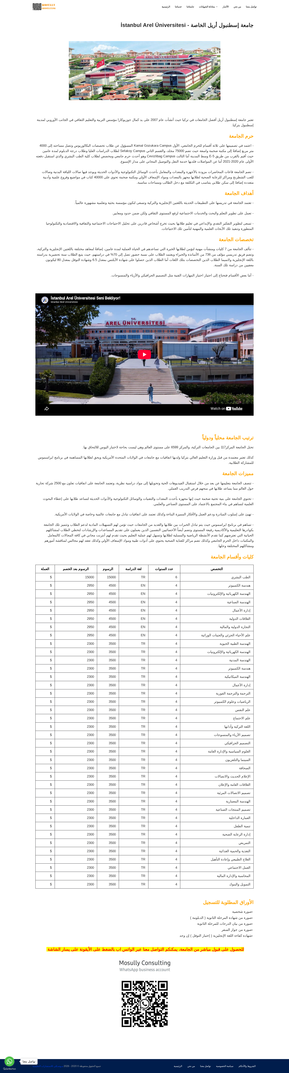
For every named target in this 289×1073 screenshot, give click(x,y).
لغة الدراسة (133, 569)
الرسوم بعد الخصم (76, 569)
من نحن (191, 1066)
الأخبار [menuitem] (226, 6)
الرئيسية (178, 1066)
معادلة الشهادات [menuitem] (207, 6)
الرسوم (108, 569)
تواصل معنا (205, 1066)
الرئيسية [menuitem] (166, 6)
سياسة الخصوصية (224, 1066)
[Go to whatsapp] (9, 1061)
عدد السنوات (164, 569)
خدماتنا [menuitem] (178, 6)
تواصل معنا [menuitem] (251, 6)
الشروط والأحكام (247, 1066)
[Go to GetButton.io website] (9, 1069)
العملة (45, 569)
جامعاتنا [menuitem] (190, 6)
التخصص (217, 569)
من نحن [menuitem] (237, 6)
